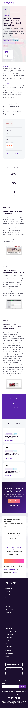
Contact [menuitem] (8, 661)
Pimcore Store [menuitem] (8, 624)
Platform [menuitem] (8, 606)
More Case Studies (14, 505)
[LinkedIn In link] (19, 698)
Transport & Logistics (10, 134)
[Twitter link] (12, 698)
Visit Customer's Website (12, 153)
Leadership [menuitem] (8, 594)
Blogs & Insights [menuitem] (9, 634)
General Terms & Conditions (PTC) (17, 702)
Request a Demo (14, 500)
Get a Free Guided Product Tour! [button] (14, 561)
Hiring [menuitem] (8, 601)
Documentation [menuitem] (9, 653)
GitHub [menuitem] (7, 656)
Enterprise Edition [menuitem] (9, 615)
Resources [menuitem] (8, 628)
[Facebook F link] (9, 698)
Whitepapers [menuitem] (8, 637)
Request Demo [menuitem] (10, 668)
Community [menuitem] (9, 651)
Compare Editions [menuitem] (9, 609)
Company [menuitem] (8, 588)
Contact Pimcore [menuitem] (10, 673)
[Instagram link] (16, 698)
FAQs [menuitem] (6, 643)
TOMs (14, 703)
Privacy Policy (15, 694)
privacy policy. (14, 572)
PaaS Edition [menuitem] (8, 612)
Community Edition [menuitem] (10, 621)
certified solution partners (9, 569)
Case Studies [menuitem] (8, 646)
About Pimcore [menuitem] (9, 591)
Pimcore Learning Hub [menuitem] (10, 631)
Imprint (24, 701)
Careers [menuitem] (7, 597)
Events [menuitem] (7, 640)
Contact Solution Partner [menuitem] (12, 664)
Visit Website (14, 413)
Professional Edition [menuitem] (10, 618)
